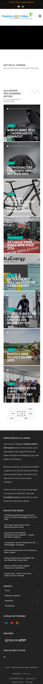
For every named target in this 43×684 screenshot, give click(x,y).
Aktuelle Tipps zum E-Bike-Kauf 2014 (20, 245)
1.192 (30, 409)
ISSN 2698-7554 (16, 678)
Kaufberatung (15, 237)
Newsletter (9, 601)
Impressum (31, 678)
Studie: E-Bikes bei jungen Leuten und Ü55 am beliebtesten (21, 318)
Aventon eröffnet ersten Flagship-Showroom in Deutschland (17, 567)
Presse (7, 590)
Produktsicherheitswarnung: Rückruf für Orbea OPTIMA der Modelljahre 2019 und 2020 (20, 517)
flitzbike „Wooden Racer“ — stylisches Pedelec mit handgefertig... (21, 204)
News (11, 126)
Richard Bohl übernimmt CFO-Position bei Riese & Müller (20, 551)
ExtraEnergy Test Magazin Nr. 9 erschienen (21, 282)
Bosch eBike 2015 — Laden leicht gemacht (21, 133)
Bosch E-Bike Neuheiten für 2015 (19, 357)
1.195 (30, 414)
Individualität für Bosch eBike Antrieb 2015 (20, 170)
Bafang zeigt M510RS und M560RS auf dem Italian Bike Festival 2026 (19, 559)
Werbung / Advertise (12, 595)
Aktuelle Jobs (10, 606)
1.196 (11, 418)
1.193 (12, 414)
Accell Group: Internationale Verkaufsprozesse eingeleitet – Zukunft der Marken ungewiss (19, 535)
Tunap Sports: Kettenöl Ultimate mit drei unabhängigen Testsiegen (19, 543)
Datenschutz (17, 682)
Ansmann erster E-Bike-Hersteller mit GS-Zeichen (21, 393)
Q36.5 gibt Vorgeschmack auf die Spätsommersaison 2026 (17, 526)
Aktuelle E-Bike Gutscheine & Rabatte (21, 2)
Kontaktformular (11, 497)
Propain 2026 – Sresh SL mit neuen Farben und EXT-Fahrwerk (17, 574)
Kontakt (29, 682)
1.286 (25, 418)
